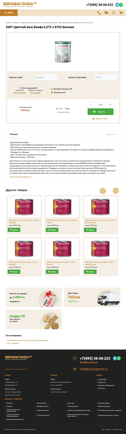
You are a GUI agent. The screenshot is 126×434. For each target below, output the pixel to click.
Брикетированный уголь (15, 419)
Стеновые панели (43, 415)
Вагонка (9, 403)
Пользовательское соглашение (16, 369)
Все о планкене (13, 343)
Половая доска (73, 406)
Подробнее (72, 301)
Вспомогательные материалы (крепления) (78, 415)
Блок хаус (71, 403)
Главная (8, 22)
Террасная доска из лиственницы (13, 410)
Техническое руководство (20, 177)
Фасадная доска (42, 406)
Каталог (15, 22)
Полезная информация (106, 385)
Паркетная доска (104, 406)
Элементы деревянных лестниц (79, 410)
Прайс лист (102, 382)
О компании (102, 379)
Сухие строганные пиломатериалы (13, 415)
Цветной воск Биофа (49, 22)
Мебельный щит (43, 410)
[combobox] (46, 77)
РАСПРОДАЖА (35, 93)
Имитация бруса (104, 403)
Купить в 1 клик (102, 118)
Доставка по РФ (59, 92)
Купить (101, 111)
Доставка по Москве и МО (62, 89)
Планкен (10, 406)
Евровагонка (41, 403)
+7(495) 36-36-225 (99, 4)
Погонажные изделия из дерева (109, 410)
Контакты (101, 388)
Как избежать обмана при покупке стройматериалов (27, 340)
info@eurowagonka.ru (94, 368)
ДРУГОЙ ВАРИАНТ (19, 93)
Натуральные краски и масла (30, 22)
